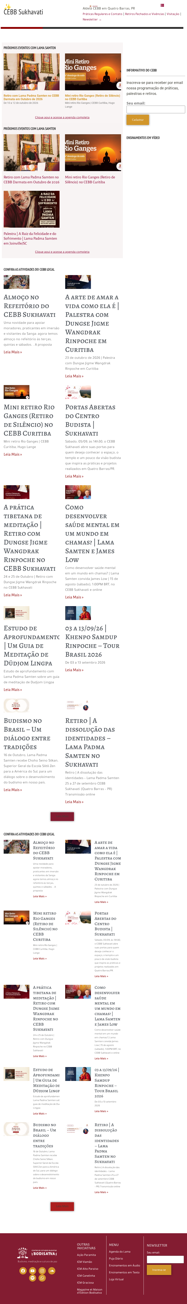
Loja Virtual (116, 1279)
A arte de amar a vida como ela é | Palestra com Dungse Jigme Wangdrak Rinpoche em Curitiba (92, 323)
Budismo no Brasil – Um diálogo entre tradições (27, 733)
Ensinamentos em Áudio (124, 1266)
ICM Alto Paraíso (87, 1269)
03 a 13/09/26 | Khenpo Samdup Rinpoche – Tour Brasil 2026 (92, 641)
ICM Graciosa (85, 1283)
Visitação (173, 14)
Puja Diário (116, 1259)
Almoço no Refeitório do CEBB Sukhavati (30, 305)
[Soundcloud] (52, 1270)
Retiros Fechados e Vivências (145, 14)
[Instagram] (42, 1270)
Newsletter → (92, 20)
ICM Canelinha (86, 1276)
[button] (62, 816)
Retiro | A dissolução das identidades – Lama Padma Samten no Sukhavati (90, 742)
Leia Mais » (13, 352)
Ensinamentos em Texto (124, 1272)
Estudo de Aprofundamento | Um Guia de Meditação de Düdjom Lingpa (32, 645)
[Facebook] (23, 1270)
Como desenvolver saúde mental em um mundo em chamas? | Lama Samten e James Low (92, 533)
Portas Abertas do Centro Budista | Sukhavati (90, 420)
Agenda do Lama (119, 1252)
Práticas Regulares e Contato (102, 14)
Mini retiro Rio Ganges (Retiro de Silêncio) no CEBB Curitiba (29, 420)
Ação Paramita (86, 1255)
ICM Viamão (84, 1262)
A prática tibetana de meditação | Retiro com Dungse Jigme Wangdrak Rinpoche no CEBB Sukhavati (30, 537)
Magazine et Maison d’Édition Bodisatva (89, 1291)
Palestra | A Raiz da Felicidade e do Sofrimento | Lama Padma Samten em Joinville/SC (30, 238)
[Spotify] (32, 1278)
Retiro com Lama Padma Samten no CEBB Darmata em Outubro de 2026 (31, 97)
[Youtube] (32, 1270)
